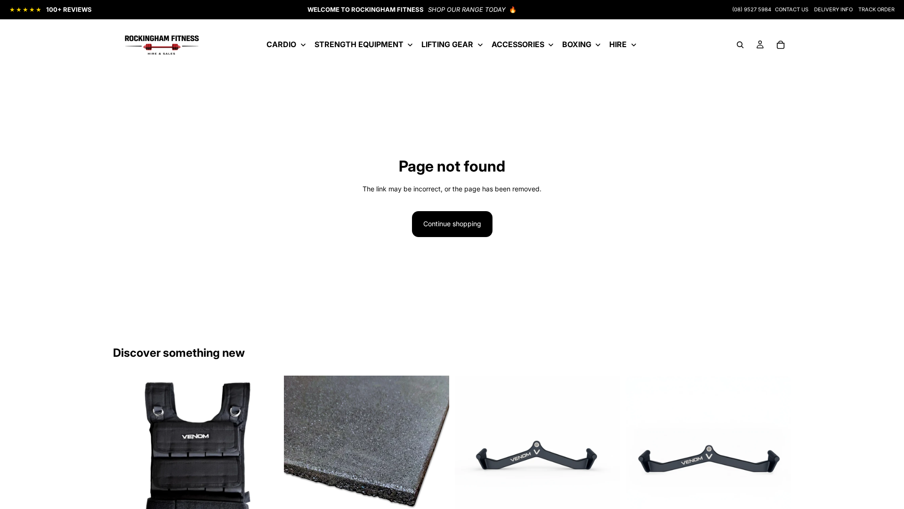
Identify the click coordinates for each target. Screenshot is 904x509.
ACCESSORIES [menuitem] (518, 44)
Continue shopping (452, 224)
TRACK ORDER (876, 9)
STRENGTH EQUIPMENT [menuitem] (359, 44)
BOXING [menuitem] (576, 44)
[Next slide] (435, 450)
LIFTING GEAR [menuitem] (447, 44)
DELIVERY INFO (833, 9)
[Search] (740, 44)
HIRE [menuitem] (618, 44)
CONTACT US (791, 9)
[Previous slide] (298, 450)
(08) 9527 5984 (751, 9)
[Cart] (780, 44)
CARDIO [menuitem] (281, 44)
